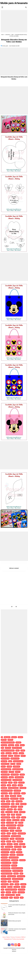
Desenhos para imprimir (7, 790)
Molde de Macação (16, 836)
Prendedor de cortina (6, 862)
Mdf (18, 828)
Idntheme (14, 951)
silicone (17, 884)
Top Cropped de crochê (11, 889)
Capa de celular (14, 774)
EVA (13, 801)
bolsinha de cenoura (18, 761)
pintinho (14, 849)
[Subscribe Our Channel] (19, 945)
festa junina (13, 806)
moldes (12, 838)
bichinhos (17, 755)
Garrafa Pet (22, 812)
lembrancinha (16, 820)
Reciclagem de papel (17, 870)
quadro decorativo (6, 868)
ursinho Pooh (21, 892)
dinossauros (17, 793)
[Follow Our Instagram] (12, 945)
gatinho (3, 814)
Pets (24, 846)
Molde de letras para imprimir (14, 920)
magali (3, 825)
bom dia (13, 763)
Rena (21, 873)
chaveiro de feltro (19, 777)
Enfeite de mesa (5, 798)
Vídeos (18, 895)
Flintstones (9, 809)
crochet (14, 785)
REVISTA (3, 876)
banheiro (21, 753)
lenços (22, 820)
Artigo (17, 750)
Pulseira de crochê (6, 865)
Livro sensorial (10, 822)
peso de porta (18, 846)
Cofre (15, 782)
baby (3, 753)
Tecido (23, 886)
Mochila (14, 833)
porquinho (12, 854)
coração (3, 785)
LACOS (3, 820)
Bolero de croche (15, 758)
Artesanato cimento (17, 747)
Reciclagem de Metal (6, 870)
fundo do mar (9, 812)
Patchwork (22, 844)
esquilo (21, 798)
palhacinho (19, 841)
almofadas (4, 745)
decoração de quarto (13, 788)
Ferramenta (23, 804)
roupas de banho (11, 876)
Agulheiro (14, 737)
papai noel (9, 844)
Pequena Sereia (9, 846)
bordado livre (16, 766)
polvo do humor (5, 852)
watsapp (16, 897)
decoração (4, 788)
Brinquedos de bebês (17, 769)
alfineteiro (4, 739)
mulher (3, 841)
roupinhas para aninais (17, 878)
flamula (3, 809)
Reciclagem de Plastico (7, 873)
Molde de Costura (5, 836)
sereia (11, 884)
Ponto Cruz (19, 852)
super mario (16, 886)
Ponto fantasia (5, 854)
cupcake (20, 785)
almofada (18, 742)
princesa (15, 862)
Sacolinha (4, 881)
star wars (4, 886)
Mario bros (4, 828)
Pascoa (15, 844)
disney (23, 793)
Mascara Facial (12, 828)
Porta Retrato (15, 860)
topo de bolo (21, 889)
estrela (8, 801)
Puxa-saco (14, 865)
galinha (15, 812)
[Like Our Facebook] (9, 945)
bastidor (10, 755)
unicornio (8, 892)
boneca (18, 763)
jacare (18, 817)
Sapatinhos (15, 881)
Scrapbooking (5, 884)
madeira (20, 822)
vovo (11, 897)
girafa (13, 814)
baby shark (8, 753)
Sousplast (23, 884)
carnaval (22, 774)
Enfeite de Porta (14, 798)
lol (16, 822)
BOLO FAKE (4, 761)
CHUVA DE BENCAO (17, 779)
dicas (10, 793)
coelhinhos (4, 782)
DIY (2, 796)
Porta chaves (20, 854)
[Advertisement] (14, 21)
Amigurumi (11, 745)
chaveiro (11, 777)
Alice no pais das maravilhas (8, 742)
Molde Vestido (5, 838)
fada (13, 804)
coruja (9, 785)
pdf (2, 846)
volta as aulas (5, 897)
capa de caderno (5, 774)
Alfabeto (20, 737)
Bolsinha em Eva (5, 763)
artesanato (8, 747)
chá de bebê (4, 777)
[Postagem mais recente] (12, 606)
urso (3, 895)
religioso (16, 873)
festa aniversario (5, 806)
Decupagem (23, 788)
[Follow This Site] (15, 945)
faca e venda (19, 801)
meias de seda (5, 830)
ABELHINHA (7, 737)
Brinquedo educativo (6, 769)
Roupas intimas (21, 876)
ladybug (9, 820)
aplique (22, 745)
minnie (8, 833)
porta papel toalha (6, 860)
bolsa (10, 761)
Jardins (23, 817)
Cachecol (11, 771)
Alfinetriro (10, 739)
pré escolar (22, 860)
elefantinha (13, 796)
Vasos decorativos (10, 895)
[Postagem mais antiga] (16, 606)
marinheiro (20, 825)
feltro (17, 804)
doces (6, 796)
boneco (3, 766)
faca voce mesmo (5, 804)
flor (15, 809)
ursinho (14, 892)
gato (8, 814)
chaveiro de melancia (6, 779)
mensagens (18, 830)
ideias (13, 817)
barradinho (4, 755)
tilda (3, 889)
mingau (3, 833)
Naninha (8, 841)
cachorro (18, 771)
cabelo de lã (4, 771)
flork (3, 812)
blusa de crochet (5, 758)
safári (9, 881)
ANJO (17, 745)
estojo (3, 801)
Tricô (3, 892)
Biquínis (23, 755)
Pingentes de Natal (6, 849)
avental (22, 750)
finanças (20, 806)
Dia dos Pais (4, 793)
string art (10, 886)
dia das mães (17, 790)
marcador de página (11, 825)
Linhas (3, 822)
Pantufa (3, 844)
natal (14, 841)
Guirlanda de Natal (6, 817)
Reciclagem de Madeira (17, 868)
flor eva (20, 809)
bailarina (15, 753)
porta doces (4, 857)
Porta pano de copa (13, 857)
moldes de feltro (19, 838)
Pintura (19, 849)
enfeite (19, 796)
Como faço (21, 782)
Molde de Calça (21, 833)
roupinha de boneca (6, 878)
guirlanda (19, 814)
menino (12, 830)
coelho (10, 782)
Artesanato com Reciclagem (8, 750)
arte (2, 747)
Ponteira (12, 852)
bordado (9, 766)
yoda (22, 897)
